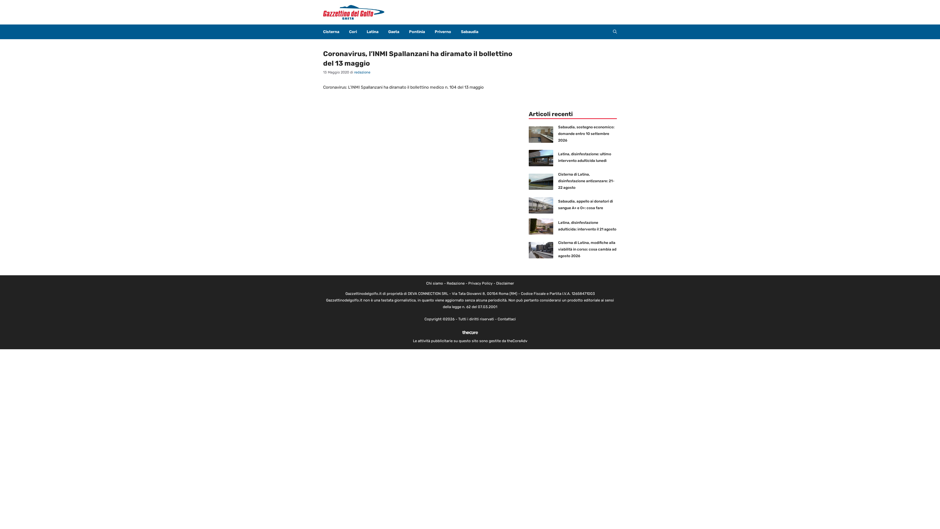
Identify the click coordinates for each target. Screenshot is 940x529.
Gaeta (393, 31)
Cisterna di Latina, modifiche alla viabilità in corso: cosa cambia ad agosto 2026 (587, 249)
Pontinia (417, 31)
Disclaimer (505, 283)
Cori (353, 31)
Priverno (443, 31)
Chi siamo (434, 283)
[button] (615, 31)
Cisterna (331, 31)
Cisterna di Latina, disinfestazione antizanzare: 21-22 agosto (586, 181)
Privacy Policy (480, 283)
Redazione (456, 283)
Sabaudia (469, 31)
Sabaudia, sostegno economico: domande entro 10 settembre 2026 (586, 134)
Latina (372, 31)
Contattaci (507, 319)
